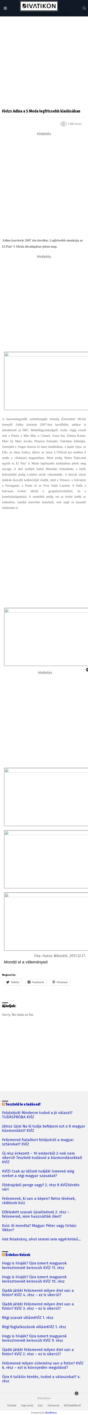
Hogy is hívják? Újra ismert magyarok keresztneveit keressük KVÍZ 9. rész (34, 1338)
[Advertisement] (44, 62)
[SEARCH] (84, 8)
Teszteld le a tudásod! (23, 1104)
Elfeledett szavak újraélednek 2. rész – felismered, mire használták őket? (36, 1214)
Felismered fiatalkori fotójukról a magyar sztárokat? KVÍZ (38, 1142)
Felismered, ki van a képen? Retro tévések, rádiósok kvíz (39, 1201)
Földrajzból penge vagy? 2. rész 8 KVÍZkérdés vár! (41, 1187)
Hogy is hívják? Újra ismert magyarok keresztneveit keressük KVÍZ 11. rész (34, 1265)
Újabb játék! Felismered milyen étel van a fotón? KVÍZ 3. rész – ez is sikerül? (38, 1306)
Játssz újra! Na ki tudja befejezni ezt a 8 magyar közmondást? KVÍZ (43, 1128)
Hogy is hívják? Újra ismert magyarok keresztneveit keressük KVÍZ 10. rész (34, 1279)
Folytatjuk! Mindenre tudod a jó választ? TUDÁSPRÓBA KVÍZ (37, 1115)
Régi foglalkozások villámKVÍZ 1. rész (34, 1327)
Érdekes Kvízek (18, 1255)
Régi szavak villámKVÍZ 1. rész (27, 1318)
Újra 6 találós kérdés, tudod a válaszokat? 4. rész (41, 1379)
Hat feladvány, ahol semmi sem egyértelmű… (41, 1239)
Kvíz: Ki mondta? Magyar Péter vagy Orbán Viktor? (39, 1228)
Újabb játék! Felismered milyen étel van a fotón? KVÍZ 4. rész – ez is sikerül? (38, 1293)
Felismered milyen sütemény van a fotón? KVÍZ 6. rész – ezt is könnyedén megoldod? (42, 1365)
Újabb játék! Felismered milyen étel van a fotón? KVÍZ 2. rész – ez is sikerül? (38, 1352)
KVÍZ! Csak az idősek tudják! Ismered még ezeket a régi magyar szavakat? (38, 1173)
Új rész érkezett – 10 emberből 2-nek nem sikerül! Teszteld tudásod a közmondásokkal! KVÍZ (42, 1157)
